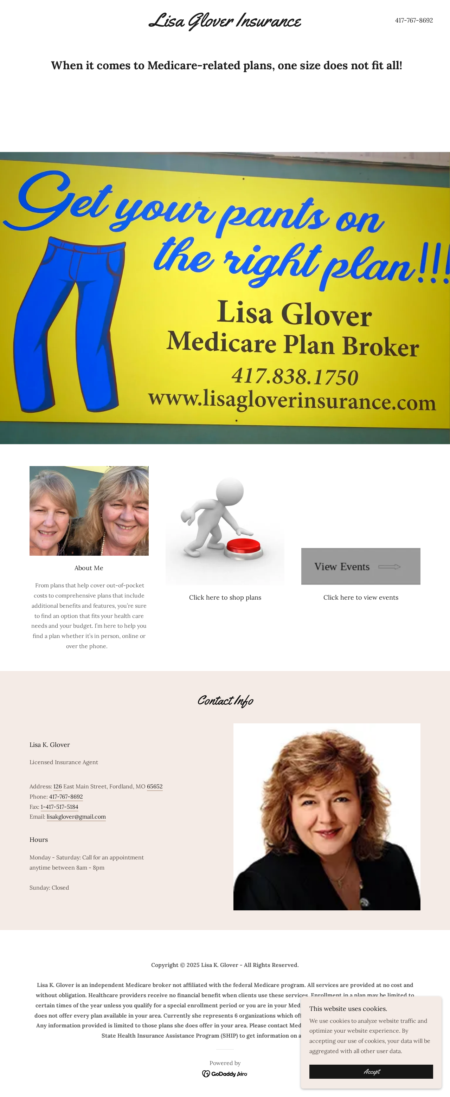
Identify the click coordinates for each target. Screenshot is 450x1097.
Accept (371, 1071)
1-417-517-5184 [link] (59, 806)
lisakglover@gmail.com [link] (76, 816)
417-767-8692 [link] (414, 20)
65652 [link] (155, 786)
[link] (225, 24)
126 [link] (57, 786)
